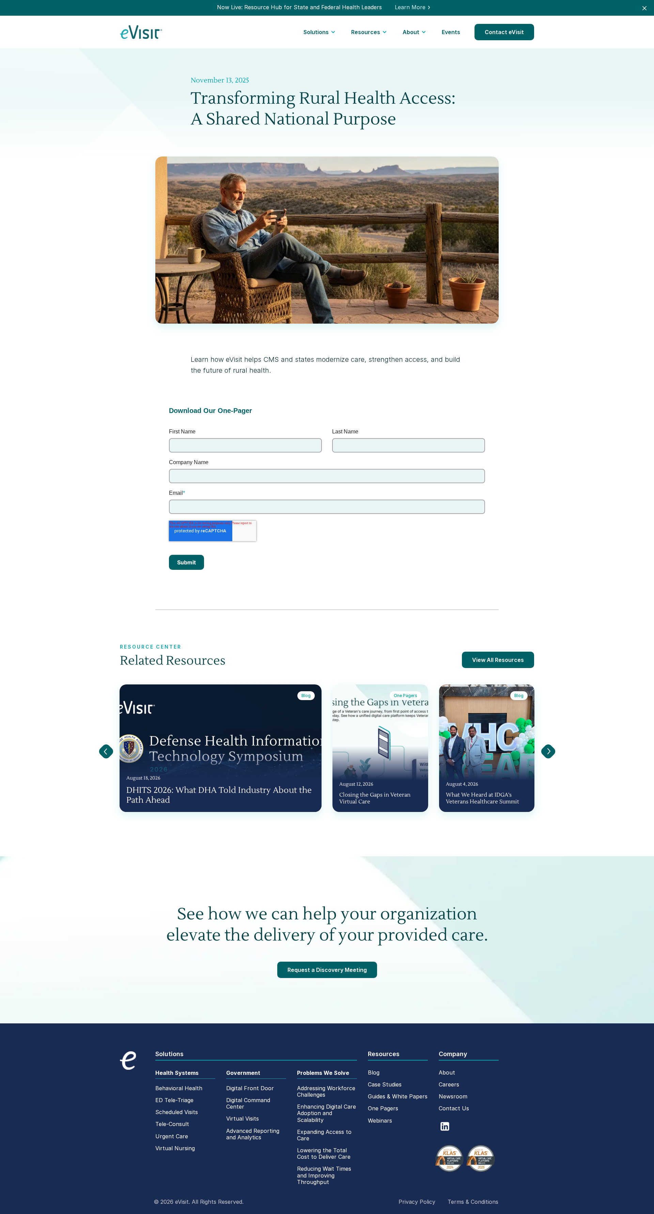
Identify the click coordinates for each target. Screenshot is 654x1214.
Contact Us (454, 1108)
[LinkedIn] (445, 1126)
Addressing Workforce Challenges (326, 1091)
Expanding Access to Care (324, 1135)
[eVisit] (141, 32)
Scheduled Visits (176, 1112)
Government (243, 1072)
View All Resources (498, 659)
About (411, 32)
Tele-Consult (172, 1124)
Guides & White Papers (397, 1096)
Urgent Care (171, 1136)
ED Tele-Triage (174, 1100)
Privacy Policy (417, 1201)
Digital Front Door (250, 1088)
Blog (373, 1072)
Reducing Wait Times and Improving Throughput (324, 1175)
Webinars (380, 1120)
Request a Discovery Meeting (327, 969)
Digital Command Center (248, 1103)
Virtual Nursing (175, 1148)
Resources (365, 32)
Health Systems (177, 1072)
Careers (449, 1084)
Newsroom (453, 1096)
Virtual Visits (242, 1118)
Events (451, 32)
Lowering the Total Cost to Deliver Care (324, 1153)
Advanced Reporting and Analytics (252, 1134)
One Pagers (383, 1108)
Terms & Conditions (473, 1201)
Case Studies (385, 1084)
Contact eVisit (504, 32)
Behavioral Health (178, 1088)
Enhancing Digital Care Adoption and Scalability (326, 1113)
